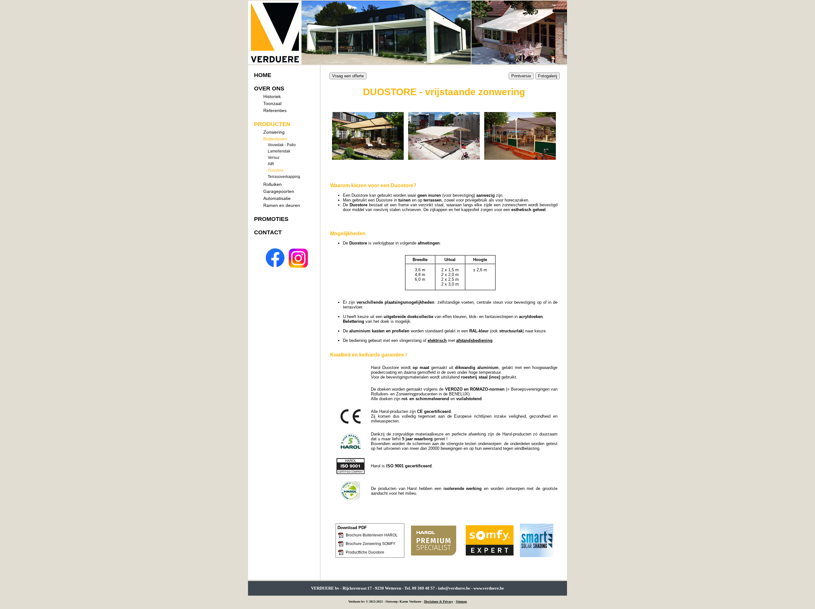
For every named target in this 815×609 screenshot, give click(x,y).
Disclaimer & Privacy (438, 601)
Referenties (275, 110)
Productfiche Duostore (365, 552)
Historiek (272, 96)
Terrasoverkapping (284, 176)
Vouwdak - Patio (282, 145)
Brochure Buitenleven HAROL (372, 535)
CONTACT (268, 232)
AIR (271, 164)
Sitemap (461, 601)
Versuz (274, 157)
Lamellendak (279, 151)
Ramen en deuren (281, 205)
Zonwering (274, 132)
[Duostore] (368, 157)
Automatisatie (277, 198)
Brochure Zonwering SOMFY (370, 544)
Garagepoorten (278, 191)
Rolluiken (272, 184)
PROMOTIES (271, 219)
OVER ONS (269, 88)
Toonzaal (272, 103)
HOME (262, 75)
